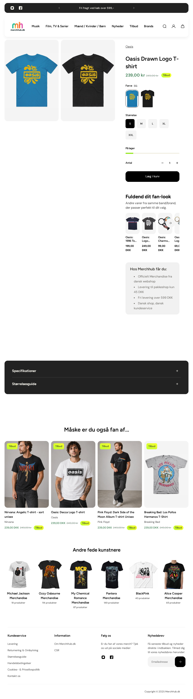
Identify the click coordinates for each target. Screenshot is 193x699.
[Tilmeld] (180, 661)
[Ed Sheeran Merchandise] (143, 588)
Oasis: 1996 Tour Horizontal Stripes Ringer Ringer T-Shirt (131, 239)
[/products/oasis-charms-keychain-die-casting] (165, 223)
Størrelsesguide (24, 384)
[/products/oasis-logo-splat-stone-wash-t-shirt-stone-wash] (149, 223)
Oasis (129, 47)
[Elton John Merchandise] (174, 588)
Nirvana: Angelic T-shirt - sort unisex (24, 514)
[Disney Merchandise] (112, 586)
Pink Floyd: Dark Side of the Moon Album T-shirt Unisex (116, 514)
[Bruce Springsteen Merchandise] (81, 588)
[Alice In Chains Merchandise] (19, 588)
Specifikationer (24, 371)
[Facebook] (20, 8)
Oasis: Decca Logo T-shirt (68, 512)
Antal (129, 162)
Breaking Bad (152, 522)
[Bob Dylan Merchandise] (50, 588)
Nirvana (9, 522)
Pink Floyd (104, 522)
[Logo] (18, 26)
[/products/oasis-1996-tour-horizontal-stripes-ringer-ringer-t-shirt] (133, 223)
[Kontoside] (173, 26)
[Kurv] (182, 26)
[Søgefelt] (164, 26)
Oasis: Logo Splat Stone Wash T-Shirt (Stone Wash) (147, 239)
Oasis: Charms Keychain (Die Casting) (164, 239)
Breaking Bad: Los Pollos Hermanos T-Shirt (160, 514)
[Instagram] (12, 8)
